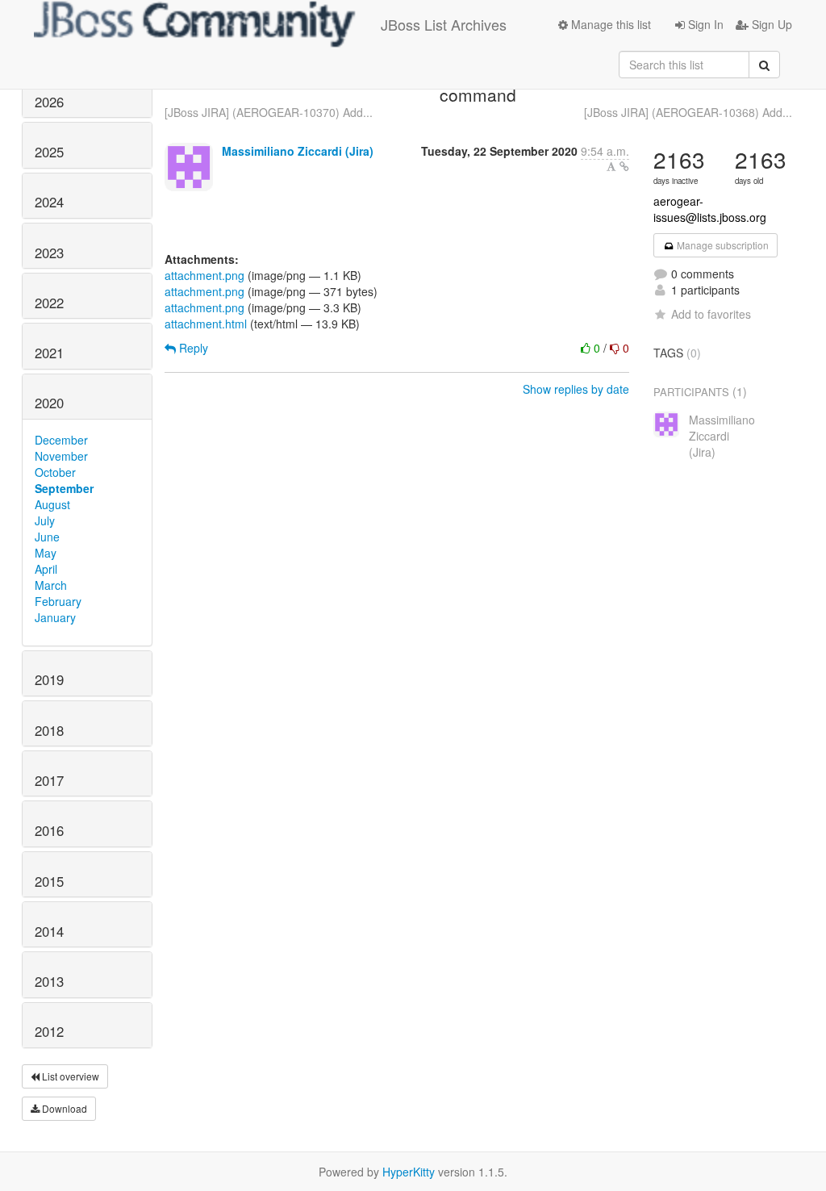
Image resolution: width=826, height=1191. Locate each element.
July (45, 520)
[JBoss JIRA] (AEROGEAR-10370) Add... (269, 112)
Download (63, 1108)
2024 (49, 201)
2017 (49, 780)
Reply (192, 348)
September (64, 488)
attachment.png (204, 275)
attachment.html (206, 324)
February (58, 601)
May (45, 553)
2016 (49, 830)
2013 (49, 981)
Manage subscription (721, 245)
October (55, 472)
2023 (49, 252)
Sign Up (770, 24)
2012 (49, 1031)
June (47, 537)
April (46, 569)
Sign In (704, 24)
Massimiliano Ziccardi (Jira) (297, 151)
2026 (49, 101)
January (55, 617)
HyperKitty (408, 1172)
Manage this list (609, 24)
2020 (49, 402)
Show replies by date (576, 389)
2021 (49, 352)
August (52, 504)
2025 (49, 151)
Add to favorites (711, 314)
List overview (69, 1076)
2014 (49, 931)
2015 (49, 881)
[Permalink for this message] (624, 166)
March (51, 585)
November (61, 456)
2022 (49, 302)
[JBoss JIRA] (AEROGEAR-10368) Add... (688, 112)
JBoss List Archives (444, 24)
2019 (49, 679)
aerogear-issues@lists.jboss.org (709, 209)
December (61, 440)
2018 (49, 730)
